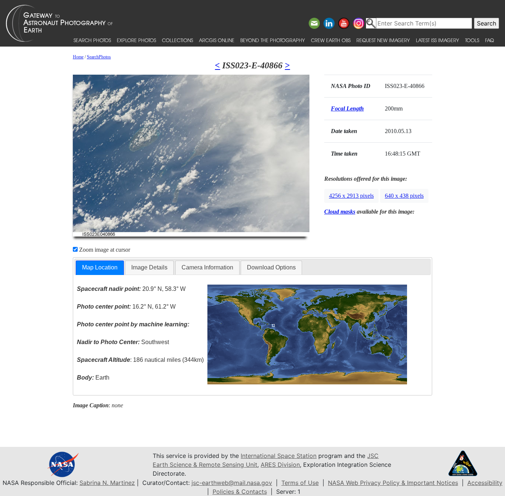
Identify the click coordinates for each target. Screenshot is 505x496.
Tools (472, 40)
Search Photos (92, 40)
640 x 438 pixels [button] (404, 196)
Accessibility (484, 482)
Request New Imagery (383, 40)
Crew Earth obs (330, 40)
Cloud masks (339, 211)
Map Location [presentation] (100, 267)
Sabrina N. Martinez (107, 482)
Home (78, 57)
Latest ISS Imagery (437, 40)
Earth (93, 377)
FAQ (489, 40)
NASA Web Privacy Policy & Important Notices (393, 482)
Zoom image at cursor (104, 250)
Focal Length (347, 108)
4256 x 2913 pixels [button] (351, 196)
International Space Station (278, 455)
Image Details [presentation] (149, 267)
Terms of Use (300, 482)
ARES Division (280, 464)
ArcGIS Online (216, 40)
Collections (177, 40)
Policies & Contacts (240, 491)
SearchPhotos (99, 57)
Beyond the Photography (272, 40)
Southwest (123, 342)
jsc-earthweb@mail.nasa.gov (232, 482)
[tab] (100, 268)
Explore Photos (136, 40)
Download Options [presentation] (271, 267)
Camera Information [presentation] (207, 267)
